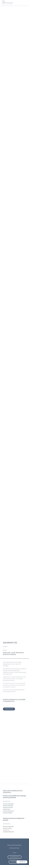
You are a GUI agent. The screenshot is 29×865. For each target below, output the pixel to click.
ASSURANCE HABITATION (8, 805)
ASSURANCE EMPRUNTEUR (8, 826)
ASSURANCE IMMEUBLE (8, 807)
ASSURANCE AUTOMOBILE (8, 803)
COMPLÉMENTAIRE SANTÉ (8, 831)
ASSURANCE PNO (6, 809)
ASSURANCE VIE (6, 830)
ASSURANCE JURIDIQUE (7, 812)
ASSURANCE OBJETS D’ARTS (8, 811)
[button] (26, 2)
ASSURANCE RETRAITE (7, 828)
